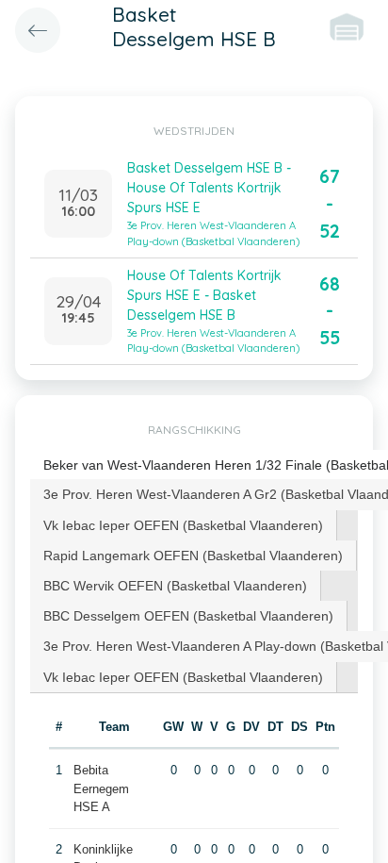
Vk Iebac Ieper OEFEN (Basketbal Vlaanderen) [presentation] (183, 525)
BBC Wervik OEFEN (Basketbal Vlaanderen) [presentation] (175, 585)
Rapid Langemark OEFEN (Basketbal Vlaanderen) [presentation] (193, 555)
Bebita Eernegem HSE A (101, 788)
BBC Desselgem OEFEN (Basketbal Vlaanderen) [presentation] (188, 615)
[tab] (183, 525)
